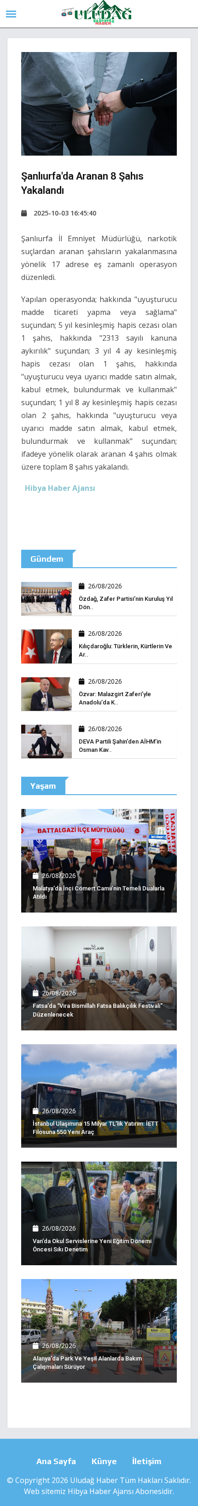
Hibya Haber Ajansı (101, 1491)
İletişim (147, 1461)
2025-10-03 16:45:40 (65, 213)
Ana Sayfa (56, 1461)
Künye (104, 1461)
